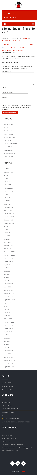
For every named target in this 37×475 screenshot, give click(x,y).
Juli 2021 (6, 306)
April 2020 (7, 344)
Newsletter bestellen (10, 409)
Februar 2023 (8, 245)
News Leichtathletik (10, 144)
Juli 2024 (6, 194)
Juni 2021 (7, 309)
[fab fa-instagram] (4, 13)
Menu (6, 24)
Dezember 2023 (9, 213)
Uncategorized (8, 156)
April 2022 (7, 277)
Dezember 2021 (9, 290)
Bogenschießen (9, 124)
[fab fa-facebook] (9, 13)
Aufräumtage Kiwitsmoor (9, 438)
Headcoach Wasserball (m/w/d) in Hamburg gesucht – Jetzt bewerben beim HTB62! (17, 449)
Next (32, 45)
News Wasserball (9, 153)
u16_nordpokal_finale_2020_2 (11, 40)
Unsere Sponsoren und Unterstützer (16, 422)
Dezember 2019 (9, 357)
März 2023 (7, 242)
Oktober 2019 (8, 363)
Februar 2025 (8, 188)
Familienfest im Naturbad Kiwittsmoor (12, 444)
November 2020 (9, 322)
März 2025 (7, 185)
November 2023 (9, 217)
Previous (5, 45)
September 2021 (9, 300)
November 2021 (9, 293)
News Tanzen (8, 150)
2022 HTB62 (22, 471)
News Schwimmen (10, 147)
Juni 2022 (7, 271)
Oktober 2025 (8, 172)
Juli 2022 (6, 268)
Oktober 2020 (8, 325)
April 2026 (7, 169)
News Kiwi (7, 140)
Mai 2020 (7, 341)
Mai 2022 (7, 274)
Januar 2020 (8, 354)
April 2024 (7, 201)
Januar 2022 (8, 287)
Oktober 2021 (8, 296)
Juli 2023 (6, 229)
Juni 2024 (7, 198)
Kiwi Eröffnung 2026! (7, 435)
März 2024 (7, 204)
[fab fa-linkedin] (13, 13)
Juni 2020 (7, 338)
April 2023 (7, 239)
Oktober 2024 (8, 191)
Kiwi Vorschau (6, 441)
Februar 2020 (8, 351)
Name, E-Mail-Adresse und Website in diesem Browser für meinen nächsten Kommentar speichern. (17, 107)
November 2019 (9, 360)
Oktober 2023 (8, 220)
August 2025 (8, 175)
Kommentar (6, 71)
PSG (3, 415)
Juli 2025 (6, 178)
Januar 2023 (8, 249)
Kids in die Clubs (8, 412)
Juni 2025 (7, 182)
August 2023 (8, 226)
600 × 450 (25, 38)
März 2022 (7, 280)
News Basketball (9, 137)
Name (4, 87)
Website (4, 98)
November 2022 (9, 255)
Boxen (6, 128)
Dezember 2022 (9, 252)
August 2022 (8, 265)
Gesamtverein (8, 134)
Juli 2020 (6, 335)
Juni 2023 (7, 233)
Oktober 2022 (8, 258)
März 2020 (7, 347)
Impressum (6, 402)
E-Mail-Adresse (7, 92)
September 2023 (9, 223)
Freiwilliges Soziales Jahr (12, 131)
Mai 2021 (7, 312)
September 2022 (9, 261)
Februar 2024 (8, 207)
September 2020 (9, 328)
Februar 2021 (8, 319)
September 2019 (9, 367)
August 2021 (8, 303)
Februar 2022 (8, 284)
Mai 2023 (7, 236)
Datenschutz (7, 405)
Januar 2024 (8, 210)
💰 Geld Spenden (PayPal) (11, 419)
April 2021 (7, 316)
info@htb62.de (11, 17)
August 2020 (8, 331)
